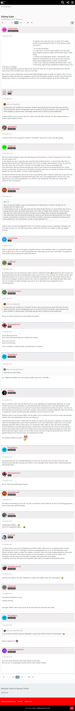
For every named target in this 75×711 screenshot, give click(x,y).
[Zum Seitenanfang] (72, 708)
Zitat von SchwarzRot (13, 104)
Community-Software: (37, 708)
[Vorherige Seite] (2, 22)
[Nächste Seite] (31, 22)
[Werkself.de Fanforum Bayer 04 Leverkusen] (3, 2)
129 (20, 23)
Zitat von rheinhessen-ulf (14, 630)
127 (12, 23)
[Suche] (63, 2)
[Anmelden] (68, 2)
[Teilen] (72, 22)
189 (28, 23)
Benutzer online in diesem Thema (15, 688)
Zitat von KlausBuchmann (14, 369)
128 (16, 23)
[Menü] (72, 2)
